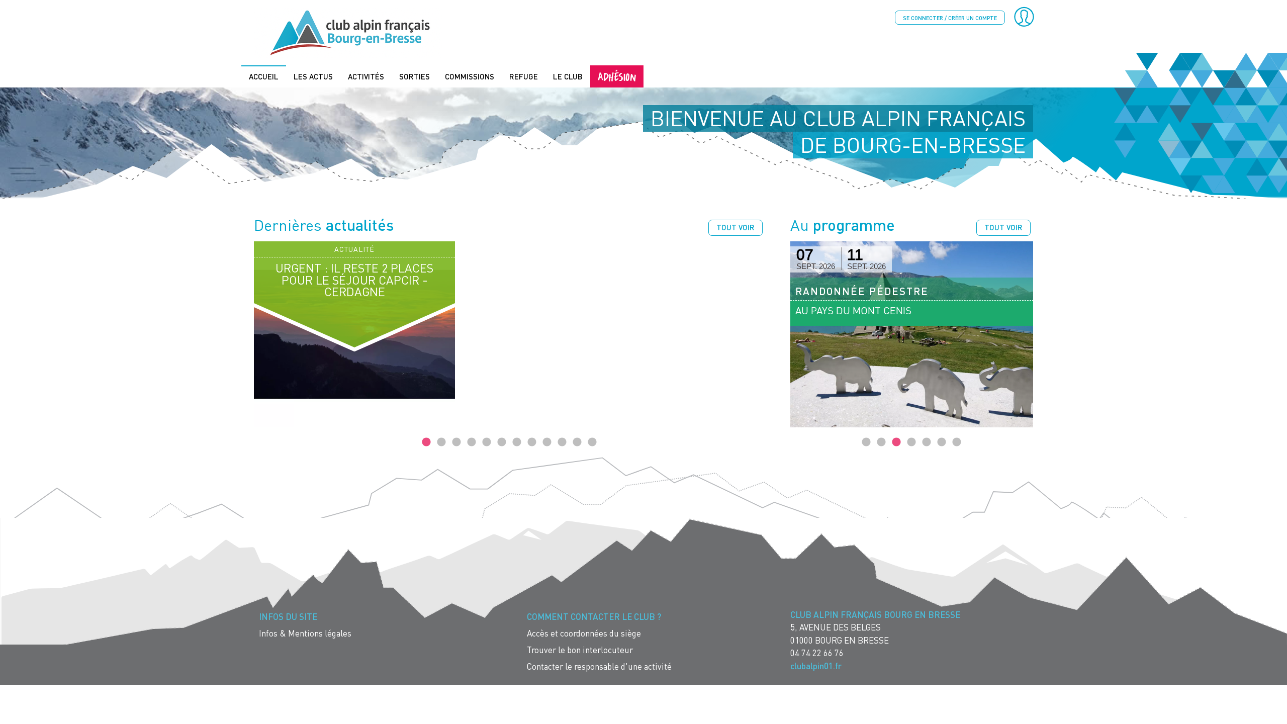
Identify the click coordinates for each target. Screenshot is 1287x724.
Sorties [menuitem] (414, 76)
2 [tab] (441, 442)
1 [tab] (426, 442)
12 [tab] (592, 442)
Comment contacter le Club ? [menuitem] (594, 616)
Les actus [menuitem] (313, 76)
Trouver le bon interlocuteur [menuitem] (580, 650)
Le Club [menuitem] (568, 76)
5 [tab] (487, 442)
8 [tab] (532, 442)
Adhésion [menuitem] (617, 76)
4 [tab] (472, 442)
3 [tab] (456, 442)
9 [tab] (547, 442)
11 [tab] (577, 442)
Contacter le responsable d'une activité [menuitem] (599, 666)
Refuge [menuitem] (523, 76)
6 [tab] (502, 442)
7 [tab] (517, 442)
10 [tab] (562, 442)
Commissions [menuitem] (469, 76)
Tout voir (735, 227)
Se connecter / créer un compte (950, 18)
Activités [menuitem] (366, 76)
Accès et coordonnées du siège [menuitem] (584, 633)
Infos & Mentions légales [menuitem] (305, 633)
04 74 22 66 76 (817, 653)
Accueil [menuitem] (264, 76)
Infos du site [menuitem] (288, 616)
